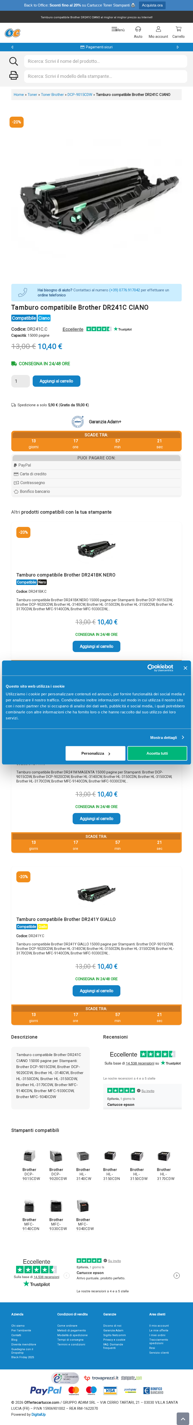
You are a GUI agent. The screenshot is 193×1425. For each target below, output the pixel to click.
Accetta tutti (157, 753)
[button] (118, 29)
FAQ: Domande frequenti (113, 1346)
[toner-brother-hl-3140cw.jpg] (83, 1155)
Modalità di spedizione (72, 1335)
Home (19, 94)
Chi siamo (18, 1325)
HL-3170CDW (165, 1174)
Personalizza (92, 753)
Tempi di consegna (70, 1339)
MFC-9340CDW (85, 1224)
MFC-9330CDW (58, 1224)
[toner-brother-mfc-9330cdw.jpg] (56, 1205)
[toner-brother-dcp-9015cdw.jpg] (29, 1155)
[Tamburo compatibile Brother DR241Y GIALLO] (96, 892)
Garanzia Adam (113, 1330)
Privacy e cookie (114, 1339)
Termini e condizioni (71, 1344)
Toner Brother (52, 94)
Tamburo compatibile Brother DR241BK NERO (66, 574)
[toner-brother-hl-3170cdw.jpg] (163, 1155)
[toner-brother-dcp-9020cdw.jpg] (56, 1155)
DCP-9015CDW (80, 94)
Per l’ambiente (21, 1330)
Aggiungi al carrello (56, 381)
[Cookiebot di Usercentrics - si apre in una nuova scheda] (151, 668)
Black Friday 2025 (22, 1357)
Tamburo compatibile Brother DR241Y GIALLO (66, 919)
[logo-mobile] (12, 32)
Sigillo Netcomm (114, 1335)
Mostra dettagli (163, 737)
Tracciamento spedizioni (158, 1341)
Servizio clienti (159, 1352)
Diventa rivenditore (23, 1344)
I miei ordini (157, 1335)
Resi (152, 1348)
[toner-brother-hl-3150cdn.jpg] (110, 1155)
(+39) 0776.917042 (124, 290)
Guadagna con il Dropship (22, 1351)
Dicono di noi (112, 1325)
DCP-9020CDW (58, 1174)
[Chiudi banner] (185, 668)
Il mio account (159, 1325)
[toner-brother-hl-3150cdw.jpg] (136, 1155)
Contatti (16, 1335)
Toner (32, 94)
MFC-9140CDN (31, 1224)
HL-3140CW (83, 1174)
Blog (14, 1339)
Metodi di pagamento (71, 1330)
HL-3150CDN (111, 1174)
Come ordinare (67, 1325)
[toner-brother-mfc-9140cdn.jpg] (29, 1205)
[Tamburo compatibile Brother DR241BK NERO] (96, 548)
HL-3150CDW (139, 1174)
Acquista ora (152, 5)
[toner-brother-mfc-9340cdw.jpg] (83, 1205)
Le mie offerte (158, 1330)
